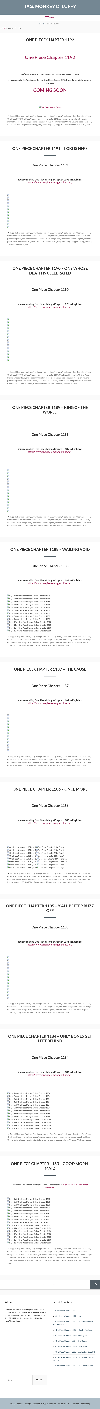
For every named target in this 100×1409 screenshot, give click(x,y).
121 (55, 1284)
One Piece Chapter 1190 (69, 375)
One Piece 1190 (14, 375)
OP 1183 (50, 1257)
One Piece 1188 (14, 639)
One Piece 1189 (14, 519)
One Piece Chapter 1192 (50, 39)
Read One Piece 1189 (77, 522)
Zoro (88, 124)
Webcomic (80, 124)
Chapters (20, 116)
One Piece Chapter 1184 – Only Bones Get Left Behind (50, 1038)
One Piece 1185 (14, 876)
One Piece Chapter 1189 (48, 375)
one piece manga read (47, 122)
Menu (52, 17)
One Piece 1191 (14, 235)
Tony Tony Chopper (46, 124)
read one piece (85, 122)
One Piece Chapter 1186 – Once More (50, 789)
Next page (95, 1284)
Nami (59, 116)
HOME (3, 28)
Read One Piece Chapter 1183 (25, 1260)
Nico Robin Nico (69, 116)
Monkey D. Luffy (49, 116)
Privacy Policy (63, 1403)
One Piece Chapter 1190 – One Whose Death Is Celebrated (50, 270)
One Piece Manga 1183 (69, 1251)
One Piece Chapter (29, 119)
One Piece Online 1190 (47, 380)
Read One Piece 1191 (21, 241)
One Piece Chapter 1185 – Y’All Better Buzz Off (50, 908)
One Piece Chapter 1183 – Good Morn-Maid (50, 1166)
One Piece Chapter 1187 (48, 759)
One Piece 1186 (28, 876)
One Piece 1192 (14, 119)
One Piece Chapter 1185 (48, 1006)
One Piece (86, 116)
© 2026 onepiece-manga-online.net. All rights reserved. (33, 1403)
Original (75, 122)
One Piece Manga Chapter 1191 (72, 235)
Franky (27, 116)
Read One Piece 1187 (77, 762)
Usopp (57, 124)
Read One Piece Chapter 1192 (20, 124)
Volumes (72, 124)
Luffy (33, 116)
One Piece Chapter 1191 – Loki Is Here (50, 148)
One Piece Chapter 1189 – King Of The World (50, 409)
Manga (39, 116)
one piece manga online (27, 122)
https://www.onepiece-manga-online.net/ (50, 182)
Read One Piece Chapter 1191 (43, 241)
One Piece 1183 (14, 1251)
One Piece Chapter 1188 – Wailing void (50, 549)
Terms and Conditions (80, 1403)
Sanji (35, 124)
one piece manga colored (69, 119)
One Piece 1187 (14, 759)
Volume (64, 124)
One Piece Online (63, 122)
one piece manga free (56, 378)
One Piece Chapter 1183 (48, 1251)
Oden (78, 116)
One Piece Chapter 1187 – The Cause (50, 669)
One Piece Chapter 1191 (48, 235)
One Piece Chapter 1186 (62, 876)
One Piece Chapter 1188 (48, 639)
